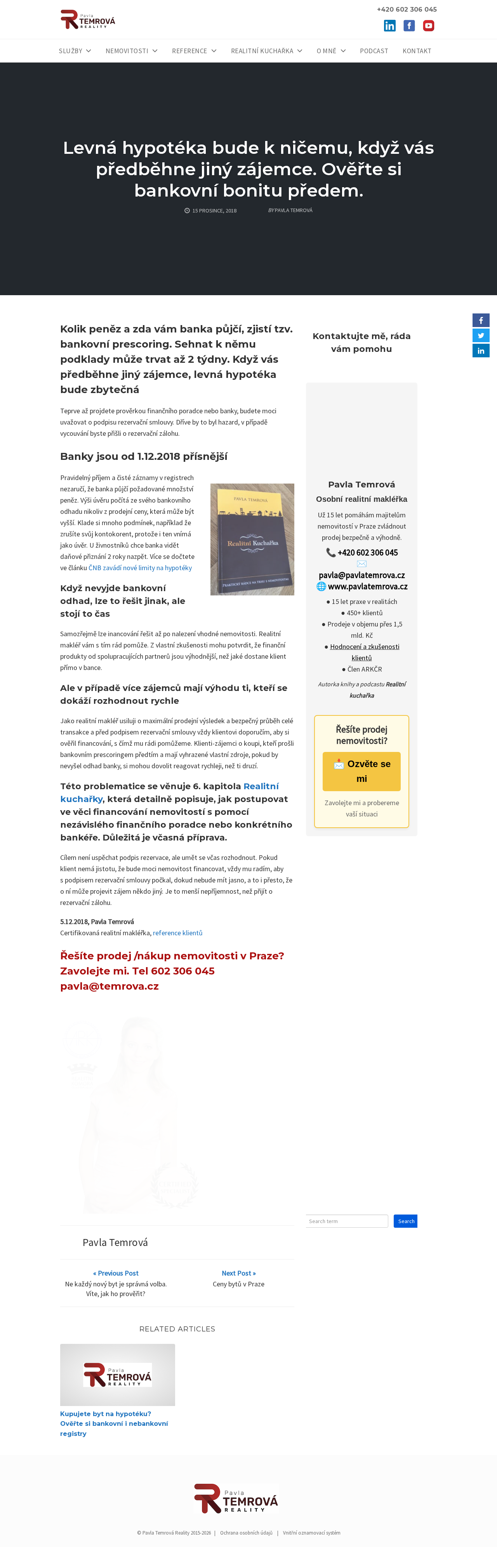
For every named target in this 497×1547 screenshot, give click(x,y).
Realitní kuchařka (262, 51)
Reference (189, 51)
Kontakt (417, 51)
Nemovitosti (127, 51)
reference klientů (178, 932)
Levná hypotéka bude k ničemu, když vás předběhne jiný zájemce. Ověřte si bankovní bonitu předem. (248, 169)
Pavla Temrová (115, 1242)
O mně (327, 51)
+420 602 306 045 (368, 553)
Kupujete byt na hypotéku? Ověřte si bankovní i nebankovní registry (114, 1423)
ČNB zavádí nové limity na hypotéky (140, 567)
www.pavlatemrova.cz (368, 587)
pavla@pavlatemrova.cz (362, 576)
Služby (70, 51)
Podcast (374, 51)
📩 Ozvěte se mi (362, 772)
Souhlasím (431, 1535)
